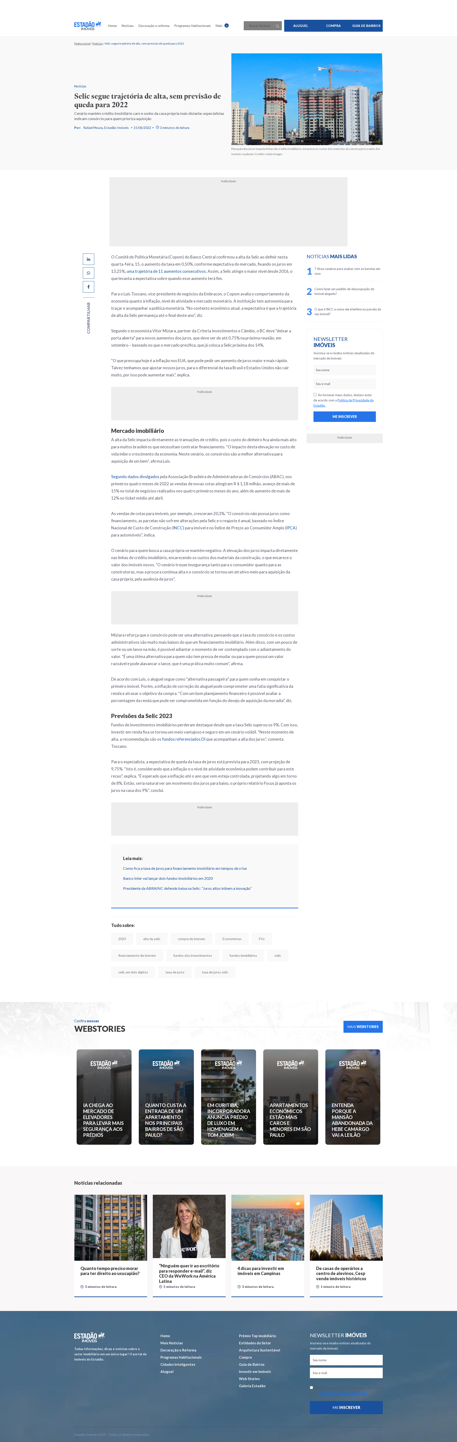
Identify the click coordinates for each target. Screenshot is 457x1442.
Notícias (128, 26)
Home (112, 26)
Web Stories (249, 1378)
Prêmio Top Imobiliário (257, 1336)
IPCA (291, 527)
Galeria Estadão (252, 1386)
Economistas (232, 939)
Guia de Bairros (251, 1364)
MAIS (363, 1027)
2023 (122, 939)
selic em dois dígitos (133, 972)
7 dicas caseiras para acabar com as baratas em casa (347, 271)
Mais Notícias (171, 1343)
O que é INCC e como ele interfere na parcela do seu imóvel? (347, 311)
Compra (245, 1357)
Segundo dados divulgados (135, 476)
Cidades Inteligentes (177, 1364)
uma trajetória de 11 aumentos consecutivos (166, 271)
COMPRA (333, 26)
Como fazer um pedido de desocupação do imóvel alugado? (344, 291)
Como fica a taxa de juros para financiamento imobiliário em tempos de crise (185, 868)
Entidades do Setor (255, 1343)
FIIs (262, 939)
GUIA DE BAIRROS (366, 26)
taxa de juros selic (215, 972)
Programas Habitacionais (192, 26)
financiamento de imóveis (137, 955)
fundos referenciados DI (183, 739)
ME (346, 1407)
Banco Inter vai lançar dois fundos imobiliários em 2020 (168, 878)
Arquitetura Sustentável (259, 1350)
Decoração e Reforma (178, 1350)
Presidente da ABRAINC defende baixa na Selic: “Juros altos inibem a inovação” (187, 888)
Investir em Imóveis (255, 1371)
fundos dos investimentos (192, 955)
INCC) (178, 527)
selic (277, 955)
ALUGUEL (300, 26)
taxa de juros (174, 972)
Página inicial (82, 43)
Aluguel (167, 1371)
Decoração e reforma (154, 26)
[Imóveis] (89, 1337)
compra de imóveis (191, 939)
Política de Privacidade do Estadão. (343, 1393)
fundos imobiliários (243, 955)
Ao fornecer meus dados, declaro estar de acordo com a (343, 400)
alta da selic (151, 939)
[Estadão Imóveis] (87, 25)
